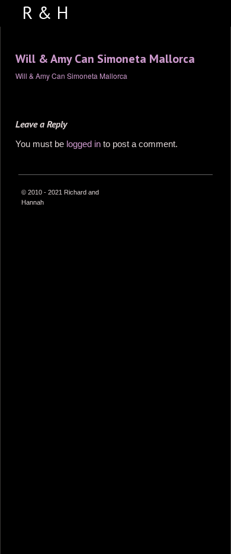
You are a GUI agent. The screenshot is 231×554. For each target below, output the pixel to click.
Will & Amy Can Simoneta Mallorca (105, 58)
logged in (83, 144)
